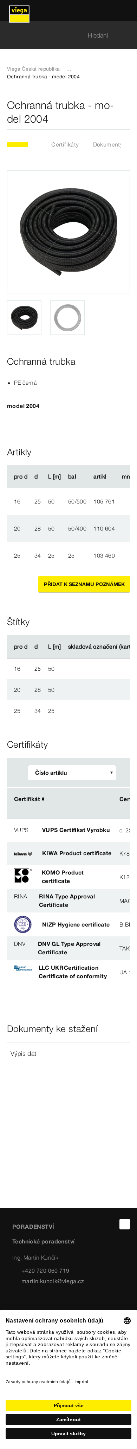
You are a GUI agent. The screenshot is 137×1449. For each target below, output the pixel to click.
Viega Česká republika (33, 69)
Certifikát (27, 799)
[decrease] (126, 501)
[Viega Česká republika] (19, 10)
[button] (68, 1053)
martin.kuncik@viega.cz (52, 1281)
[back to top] (124, 1224)
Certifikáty (65, 144)
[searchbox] (62, 35)
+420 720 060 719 (45, 1270)
